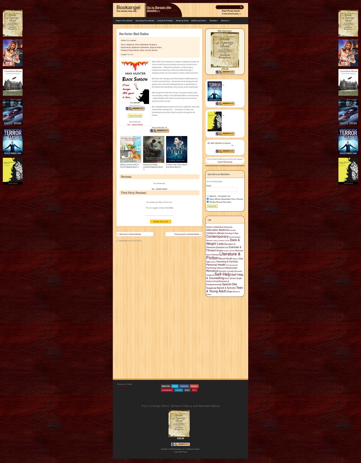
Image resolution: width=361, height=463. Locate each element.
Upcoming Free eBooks (144, 20)
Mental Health (225, 258)
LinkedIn (178, 390)
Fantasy (219, 250)
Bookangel (128, 7)
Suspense (211, 287)
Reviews (214, 20)
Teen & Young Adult (224, 289)
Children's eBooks (215, 233)
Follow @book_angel (125, 388)
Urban (229, 291)
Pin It (194, 390)
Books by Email (182, 20)
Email (208, 185)
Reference (221, 268)
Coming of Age (231, 233)
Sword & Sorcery (226, 287)
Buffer (187, 390)
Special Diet (229, 284)
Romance (212, 271)
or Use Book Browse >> (231, 13)
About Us (225, 20)
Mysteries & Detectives (140, 47)
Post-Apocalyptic (232, 265)
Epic (226, 247)
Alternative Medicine (217, 230)
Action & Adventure (215, 227)
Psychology (211, 267)
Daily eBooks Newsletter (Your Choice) (226, 199)
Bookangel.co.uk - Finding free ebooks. (186, 449)
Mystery (235, 258)
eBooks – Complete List (219, 196)
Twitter (174, 386)
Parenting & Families (227, 261)
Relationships (231, 267)
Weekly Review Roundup (220, 202)
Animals (232, 230)
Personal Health (215, 265)
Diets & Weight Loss (223, 241)
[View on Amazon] (225, 104)
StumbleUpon (167, 390)
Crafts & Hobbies (218, 240)
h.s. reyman (131, 40)
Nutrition (213, 262)
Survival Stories (151, 50)
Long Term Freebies (165, 20)
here (171, 207)
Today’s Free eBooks (124, 20)
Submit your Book (199, 20)
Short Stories (230, 278)
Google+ (194, 386)
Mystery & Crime (133, 44)
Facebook (184, 386)
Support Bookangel (225, 162)
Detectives (144, 44)
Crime (227, 240)
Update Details (137, 124)
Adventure (228, 227)
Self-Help (222, 274)
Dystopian (220, 247)
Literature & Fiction (223, 255)
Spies (142, 50)
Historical (239, 250)
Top (128, 124)
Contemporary (217, 236)
